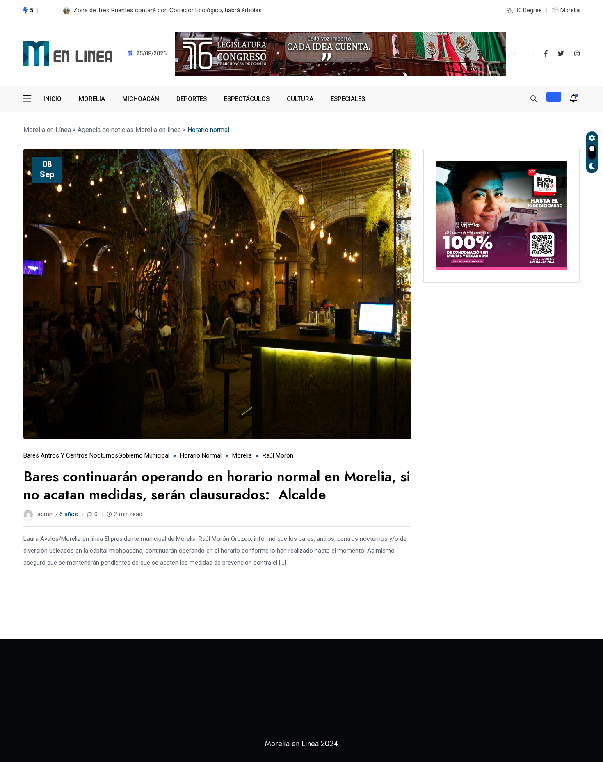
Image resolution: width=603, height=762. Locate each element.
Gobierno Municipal (143, 455)
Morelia (242, 455)
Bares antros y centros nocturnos (70, 455)
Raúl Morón (278, 455)
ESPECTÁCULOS (247, 99)
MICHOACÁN (140, 99)
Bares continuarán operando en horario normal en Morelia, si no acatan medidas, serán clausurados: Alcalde (216, 486)
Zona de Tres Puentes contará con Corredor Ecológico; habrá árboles (167, 10)
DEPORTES (191, 99)
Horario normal (201, 455)
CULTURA (300, 99)
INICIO (52, 99)
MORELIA (92, 99)
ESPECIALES (348, 99)
